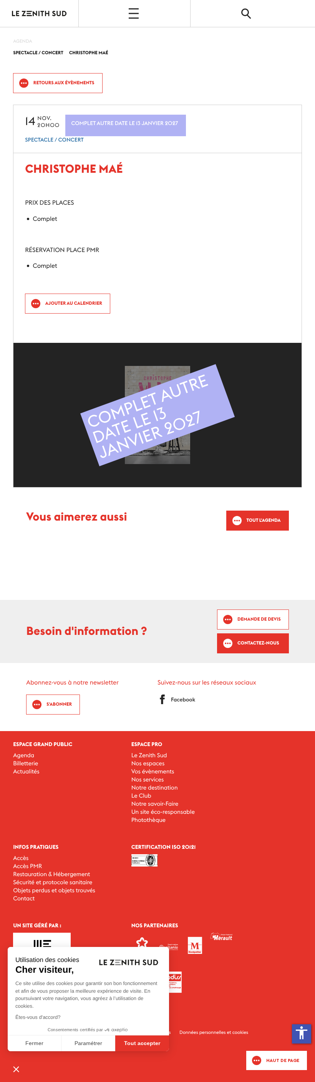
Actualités (26, 771)
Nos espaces (148, 763)
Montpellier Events (39, 13)
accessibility (301, 1032)
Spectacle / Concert (54, 139)
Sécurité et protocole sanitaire (52, 882)
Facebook (183, 699)
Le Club (141, 796)
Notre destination (154, 787)
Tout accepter (142, 1043)
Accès (20, 858)
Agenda (23, 755)
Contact (24, 898)
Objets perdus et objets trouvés (54, 890)
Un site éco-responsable (163, 812)
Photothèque (148, 820)
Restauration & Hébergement (51, 874)
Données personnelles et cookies (213, 1032)
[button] (16, 1069)
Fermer (34, 1043)
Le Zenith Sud (149, 755)
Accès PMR (27, 866)
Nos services (147, 779)
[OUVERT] (134, 13)
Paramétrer (88, 1043)
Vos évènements (152, 771)
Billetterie (25, 763)
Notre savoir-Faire (155, 804)
